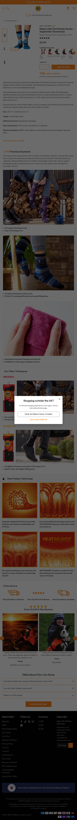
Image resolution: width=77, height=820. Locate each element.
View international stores (38, 414)
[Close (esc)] (59, 399)
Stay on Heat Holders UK (38, 419)
